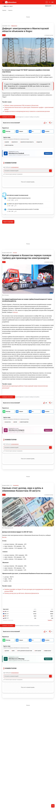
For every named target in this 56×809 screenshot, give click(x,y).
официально (14, 25)
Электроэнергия (9, 145)
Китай (15, 422)
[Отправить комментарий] (50, 170)
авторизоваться (15, 167)
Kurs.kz (4, 537)
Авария (7, 142)
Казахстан (8, 422)
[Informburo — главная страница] (11, 2)
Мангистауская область (27, 142)
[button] (49, 6)
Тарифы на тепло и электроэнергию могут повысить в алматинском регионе (27, 111)
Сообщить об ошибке (7, 116)
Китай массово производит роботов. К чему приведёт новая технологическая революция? (25, 387)
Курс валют (38, 650)
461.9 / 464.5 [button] (8, 6)
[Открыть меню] (3, 2)
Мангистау (15, 142)
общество (39, 142)
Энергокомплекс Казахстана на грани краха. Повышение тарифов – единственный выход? (28, 108)
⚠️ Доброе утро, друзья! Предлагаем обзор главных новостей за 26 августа (25, 203)
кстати (15, 252)
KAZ (53, 2)
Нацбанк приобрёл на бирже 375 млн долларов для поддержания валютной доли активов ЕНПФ (28, 590)
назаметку (16, 485)
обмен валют (47, 650)
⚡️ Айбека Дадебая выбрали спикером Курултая (18, 198)
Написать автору (49, 35)
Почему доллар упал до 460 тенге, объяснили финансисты (21, 593)
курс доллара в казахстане (25, 650)
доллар (7, 650)
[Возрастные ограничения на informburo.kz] (46, 2)
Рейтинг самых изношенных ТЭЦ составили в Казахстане (21, 105)
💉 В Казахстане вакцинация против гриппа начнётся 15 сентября (23, 209)
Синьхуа (15, 312)
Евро (13, 650)
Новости (10, 10)
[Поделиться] (53, 806)
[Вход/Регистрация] (49, 2)
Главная (4, 10)
